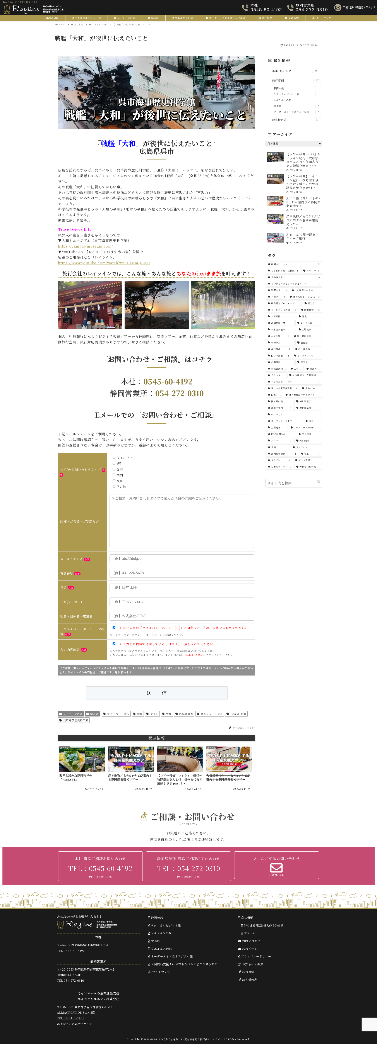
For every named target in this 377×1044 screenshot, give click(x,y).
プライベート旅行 (118, 714)
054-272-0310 (179, 393)
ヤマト (154, 714)
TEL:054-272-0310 (70, 980)
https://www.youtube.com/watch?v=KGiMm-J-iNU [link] (104, 262)
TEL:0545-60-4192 (71, 951)
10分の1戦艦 (238, 714)
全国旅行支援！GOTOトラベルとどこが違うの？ (183, 964)
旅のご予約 (249, 949)
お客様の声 (249, 980)
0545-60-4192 (168, 381)
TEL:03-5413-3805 (70, 1018)
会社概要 (246, 917)
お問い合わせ (251, 941)
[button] (318, 482)
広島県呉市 (186, 714)
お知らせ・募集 (252, 964)
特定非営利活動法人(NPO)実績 (263, 925)
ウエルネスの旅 (161, 949)
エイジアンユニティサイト (75, 1024)
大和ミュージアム (212, 714)
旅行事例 (247, 972)
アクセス (249, 933)
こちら (155, 635)
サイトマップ (160, 972)
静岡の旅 (156, 917)
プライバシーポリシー (255, 956)
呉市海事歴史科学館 (75, 720)
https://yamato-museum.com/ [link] (85, 246)
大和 (169, 714)
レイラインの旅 (73, 714)
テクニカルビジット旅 (165, 925)
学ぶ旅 (94, 714)
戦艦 (140, 714)
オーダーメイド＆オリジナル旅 (171, 956)
